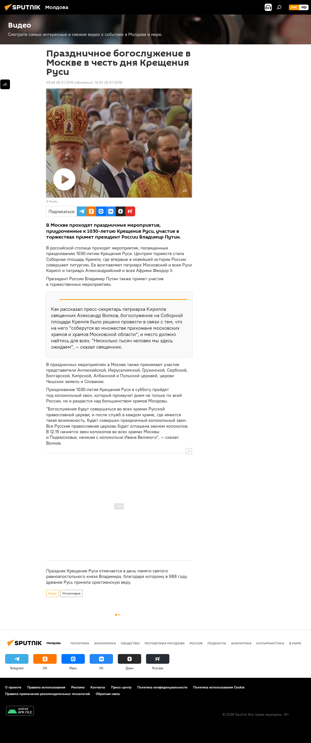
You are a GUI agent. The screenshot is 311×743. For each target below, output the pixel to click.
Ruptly (53, 201)
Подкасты (216, 643)
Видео (52, 593)
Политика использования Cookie (219, 687)
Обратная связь (108, 694)
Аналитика (241, 643)
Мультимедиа (71, 593)
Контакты (97, 687)
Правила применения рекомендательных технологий (47, 694)
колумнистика (270, 643)
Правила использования (46, 687)
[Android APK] (19, 711)
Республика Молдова (165, 643)
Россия (196, 643)
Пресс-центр (121, 687)
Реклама (78, 687)
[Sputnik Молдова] (23, 11)
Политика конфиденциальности (162, 687)
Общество (130, 643)
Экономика (105, 643)
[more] (5, 84)
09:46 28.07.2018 (59, 82)
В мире (295, 643)
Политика (79, 643)
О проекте (13, 687)
